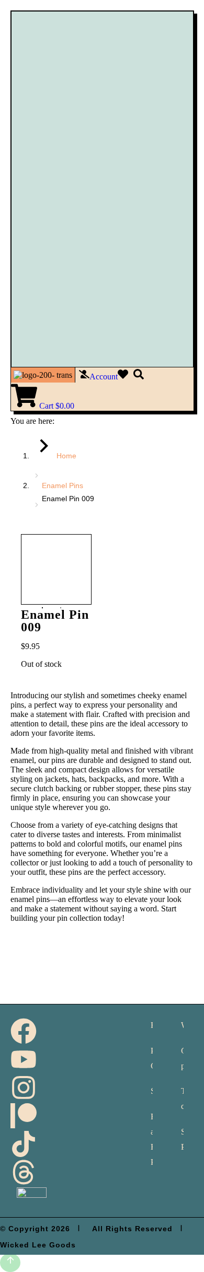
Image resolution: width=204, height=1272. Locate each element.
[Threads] (23, 1172)
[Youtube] (23, 1059)
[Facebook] (23, 1031)
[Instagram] (23, 1087)
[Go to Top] (10, 1262)
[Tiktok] (23, 1144)
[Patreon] (23, 1116)
